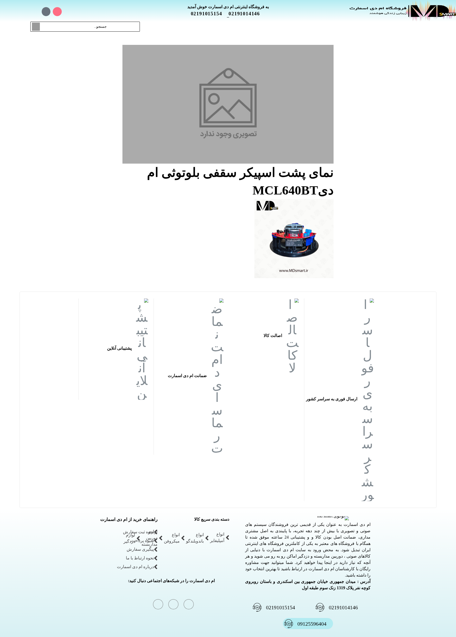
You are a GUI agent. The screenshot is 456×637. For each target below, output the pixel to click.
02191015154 (209, 13)
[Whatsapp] (46, 11)
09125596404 (311, 624)
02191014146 (247, 13)
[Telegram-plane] (34, 11)
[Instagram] (57, 11)
